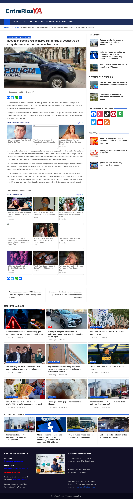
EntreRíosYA (30, 92)
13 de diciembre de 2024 (15, 92)
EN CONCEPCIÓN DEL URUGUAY (15, 37)
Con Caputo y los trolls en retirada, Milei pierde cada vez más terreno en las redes (23, 368)
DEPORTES (28, 22)
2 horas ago (53, 375)
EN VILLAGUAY (51, 397)
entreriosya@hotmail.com (85, 487)
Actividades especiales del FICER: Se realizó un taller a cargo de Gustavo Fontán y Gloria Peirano (25, 295)
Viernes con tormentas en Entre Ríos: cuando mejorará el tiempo (113, 83)
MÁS (71, 22)
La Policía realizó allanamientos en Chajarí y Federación (113, 436)
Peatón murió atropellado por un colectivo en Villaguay (113, 66)
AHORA (8, 327)
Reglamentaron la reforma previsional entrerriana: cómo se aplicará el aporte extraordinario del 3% (64, 369)
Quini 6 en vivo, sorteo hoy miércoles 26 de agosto (111, 164)
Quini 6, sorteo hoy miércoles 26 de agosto (113, 151)
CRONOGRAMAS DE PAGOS (56, 22)
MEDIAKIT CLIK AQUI (12, 472)
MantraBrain (77, 496)
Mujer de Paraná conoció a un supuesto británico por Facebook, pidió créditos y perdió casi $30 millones (112, 55)
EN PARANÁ (40, 430)
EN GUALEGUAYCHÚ (95, 397)
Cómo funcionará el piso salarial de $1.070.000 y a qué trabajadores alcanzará (24, 403)
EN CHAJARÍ (103, 430)
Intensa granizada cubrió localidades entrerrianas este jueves (112, 96)
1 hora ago (10, 337)
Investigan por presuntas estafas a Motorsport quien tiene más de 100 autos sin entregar (65, 334)
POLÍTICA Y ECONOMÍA (96, 327)
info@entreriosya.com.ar (14, 461)
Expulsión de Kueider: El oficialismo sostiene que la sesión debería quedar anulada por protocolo (65, 295)
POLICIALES (16, 22)
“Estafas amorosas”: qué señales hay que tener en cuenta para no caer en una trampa (24, 333)
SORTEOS (39, 22)
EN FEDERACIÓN (112, 430)
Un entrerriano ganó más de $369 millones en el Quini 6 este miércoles (113, 140)
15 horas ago (95, 407)
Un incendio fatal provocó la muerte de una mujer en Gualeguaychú (111, 42)
